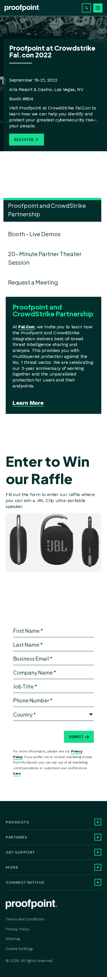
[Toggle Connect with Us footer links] (97, 882)
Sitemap (13, 939)
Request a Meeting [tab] (33, 282)
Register (24, 139)
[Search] (86, 8)
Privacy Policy (17, 929)
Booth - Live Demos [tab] (34, 233)
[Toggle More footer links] (97, 867)
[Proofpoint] (22, 8)
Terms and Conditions (25, 919)
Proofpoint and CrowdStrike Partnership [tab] (47, 209)
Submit (76, 737)
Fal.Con (26, 326)
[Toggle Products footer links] (97, 822)
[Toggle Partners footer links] (97, 837)
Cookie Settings (19, 949)
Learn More (28, 402)
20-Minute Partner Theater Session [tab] (45, 258)
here (17, 773)
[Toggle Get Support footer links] (97, 852)
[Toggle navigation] (97, 8)
